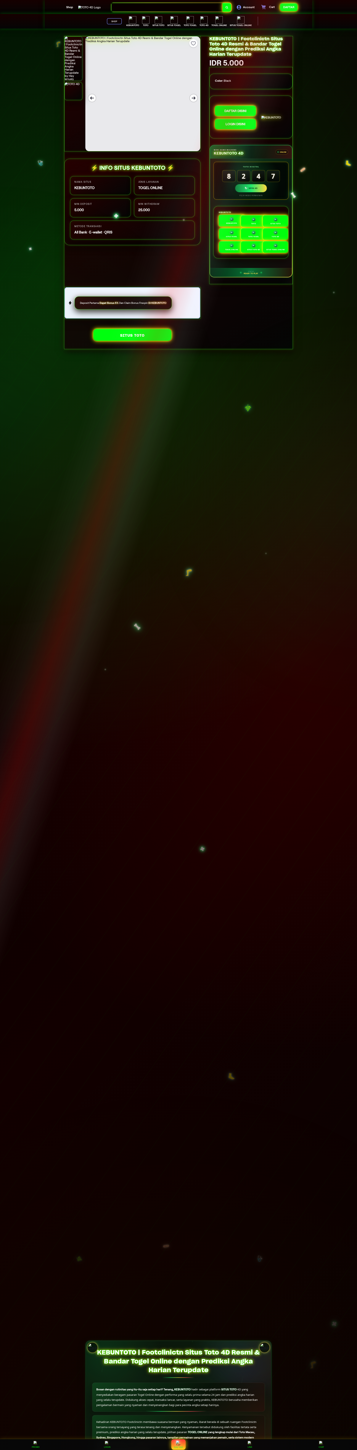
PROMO (36, 1447)
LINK (250, 1447)
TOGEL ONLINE (198, 1432)
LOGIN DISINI (235, 124)
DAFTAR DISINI (235, 111)
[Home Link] (89, 7)
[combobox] (167, 7)
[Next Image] (193, 98)
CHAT (321, 1447)
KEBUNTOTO (182, 1389)
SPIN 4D (251, 188)
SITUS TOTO (132, 335)
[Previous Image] (92, 98)
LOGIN (107, 1447)
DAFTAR (178, 1447)
